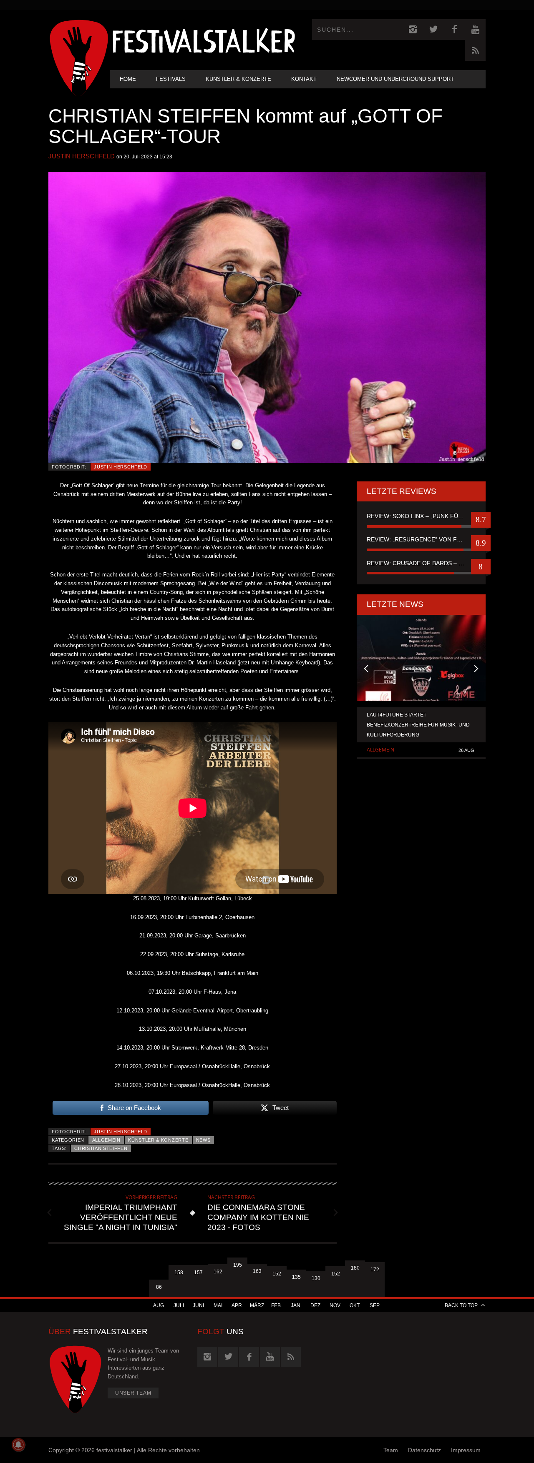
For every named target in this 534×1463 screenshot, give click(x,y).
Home (128, 79)
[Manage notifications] (18, 1444)
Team (390, 1450)
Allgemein (106, 1139)
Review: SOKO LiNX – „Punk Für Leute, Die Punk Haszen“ (421, 516)
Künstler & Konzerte (238, 79)
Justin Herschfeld (81, 156)
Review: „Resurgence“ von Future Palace (421, 539)
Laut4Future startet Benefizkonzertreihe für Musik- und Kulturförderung (418, 725)
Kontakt (304, 79)
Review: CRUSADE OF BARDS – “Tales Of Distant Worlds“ (421, 563)
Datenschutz (424, 1450)
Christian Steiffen (100, 1148)
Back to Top (461, 1305)
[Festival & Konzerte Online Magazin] (203, 40)
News (203, 1139)
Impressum (466, 1450)
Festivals (171, 79)
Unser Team (133, 1393)
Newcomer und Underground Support (395, 79)
